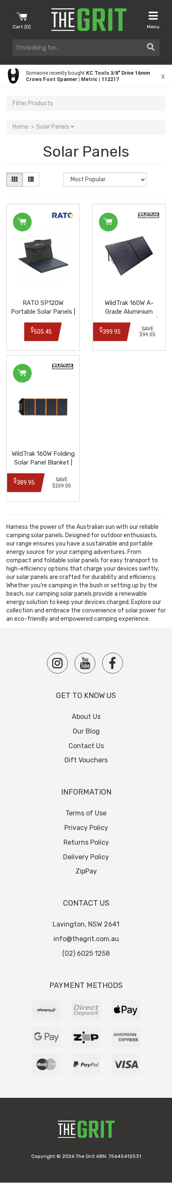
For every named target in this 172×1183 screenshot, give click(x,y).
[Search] (150, 47)
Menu (153, 27)
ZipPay (86, 871)
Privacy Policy (86, 828)
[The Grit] (86, 1131)
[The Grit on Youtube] (85, 663)
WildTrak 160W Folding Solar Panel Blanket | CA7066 (43, 462)
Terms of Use (86, 813)
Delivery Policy (86, 857)
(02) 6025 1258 (86, 953)
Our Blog (86, 731)
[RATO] (62, 215)
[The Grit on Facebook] (112, 663)
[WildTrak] (148, 215)
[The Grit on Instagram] (57, 663)
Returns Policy (86, 842)
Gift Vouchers (86, 760)
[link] (86, 76)
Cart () (22, 27)
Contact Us (86, 746)
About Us (86, 717)
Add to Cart (22, 222)
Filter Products (33, 103)
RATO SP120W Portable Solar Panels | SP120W (43, 311)
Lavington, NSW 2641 (86, 924)
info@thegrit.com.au (86, 939)
